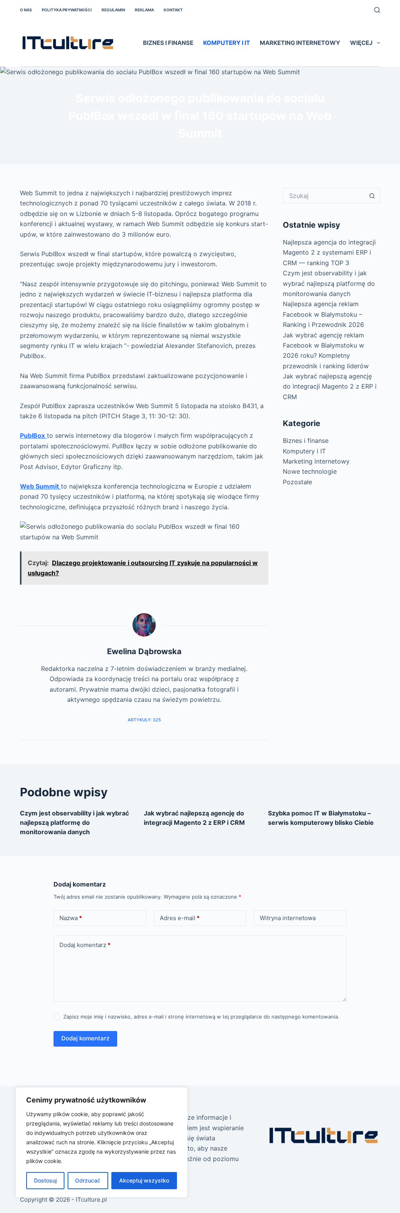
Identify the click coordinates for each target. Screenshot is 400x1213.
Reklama (144, 9)
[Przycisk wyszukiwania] (372, 195)
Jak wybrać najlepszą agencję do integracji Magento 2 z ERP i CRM (330, 386)
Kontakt (173, 9)
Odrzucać (87, 1180)
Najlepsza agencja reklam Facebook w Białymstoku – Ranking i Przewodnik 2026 (323, 314)
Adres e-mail (180, 918)
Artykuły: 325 (144, 719)
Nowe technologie (310, 471)
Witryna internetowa (288, 918)
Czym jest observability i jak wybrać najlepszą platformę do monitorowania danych (329, 283)
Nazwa (70, 918)
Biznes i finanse (168, 42)
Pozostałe (297, 482)
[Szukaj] (377, 10)
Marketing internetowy (300, 42)
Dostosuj (45, 1180)
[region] (102, 1142)
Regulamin (113, 9)
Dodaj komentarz (85, 945)
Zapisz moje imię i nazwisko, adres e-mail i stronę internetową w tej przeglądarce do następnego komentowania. (201, 1016)
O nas (26, 9)
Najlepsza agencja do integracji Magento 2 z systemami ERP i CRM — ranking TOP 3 (329, 252)
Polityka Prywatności (67, 9)
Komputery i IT (226, 42)
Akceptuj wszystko (144, 1180)
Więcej (361, 42)
